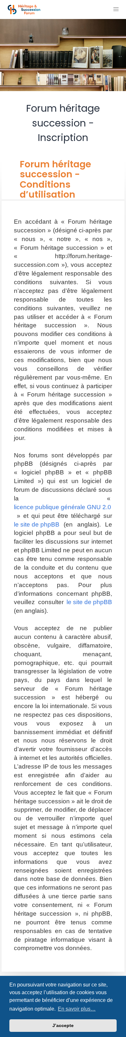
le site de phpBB (36, 524)
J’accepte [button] (63, 1025)
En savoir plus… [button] (77, 1009)
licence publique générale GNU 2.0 (62, 507)
